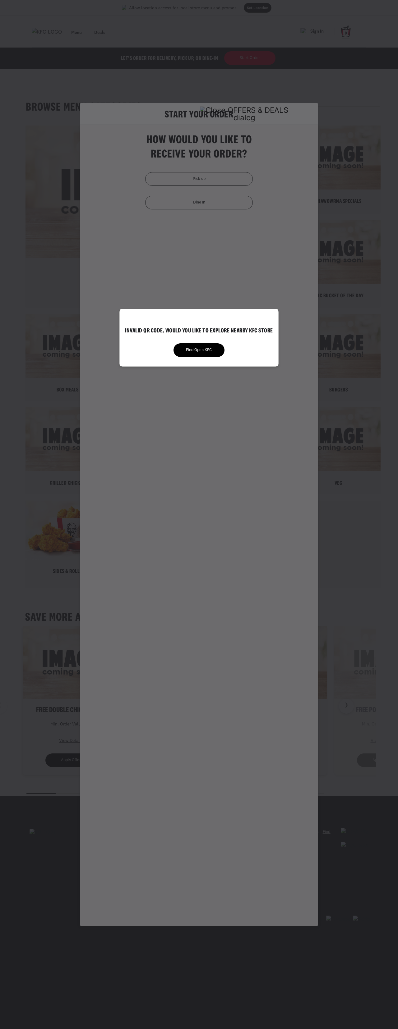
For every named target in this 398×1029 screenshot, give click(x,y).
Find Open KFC (199, 350)
